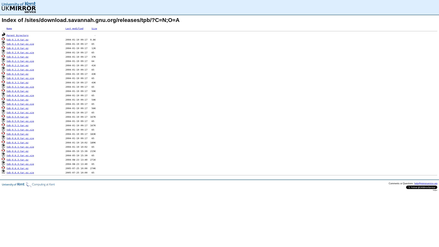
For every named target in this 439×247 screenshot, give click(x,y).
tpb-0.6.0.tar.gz (17, 134)
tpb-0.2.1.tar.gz (17, 57)
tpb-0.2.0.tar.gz (17, 48)
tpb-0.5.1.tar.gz (17, 125)
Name (9, 28)
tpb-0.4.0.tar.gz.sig (20, 95)
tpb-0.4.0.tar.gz (17, 91)
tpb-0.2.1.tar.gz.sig (20, 61)
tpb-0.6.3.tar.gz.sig (20, 164)
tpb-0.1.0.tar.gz (17, 39)
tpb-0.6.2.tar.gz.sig (20, 155)
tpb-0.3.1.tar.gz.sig (20, 87)
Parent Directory (17, 35)
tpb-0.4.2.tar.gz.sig (20, 112)
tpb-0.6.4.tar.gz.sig (20, 172)
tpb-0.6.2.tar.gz (17, 151)
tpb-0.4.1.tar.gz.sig (20, 104)
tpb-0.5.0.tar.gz (17, 117)
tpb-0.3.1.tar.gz (17, 82)
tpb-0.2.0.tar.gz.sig (20, 52)
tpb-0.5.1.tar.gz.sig (20, 129)
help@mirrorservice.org (425, 183)
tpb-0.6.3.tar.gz (17, 159)
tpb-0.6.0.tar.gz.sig (20, 138)
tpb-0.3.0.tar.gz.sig (20, 78)
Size (94, 28)
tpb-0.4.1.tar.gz (17, 99)
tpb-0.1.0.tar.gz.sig (20, 44)
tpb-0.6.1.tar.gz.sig (20, 147)
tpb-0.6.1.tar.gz (17, 142)
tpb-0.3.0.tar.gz (17, 74)
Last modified (74, 28)
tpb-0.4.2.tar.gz (17, 108)
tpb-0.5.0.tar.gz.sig (20, 121)
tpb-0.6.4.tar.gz (17, 168)
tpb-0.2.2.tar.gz (17, 65)
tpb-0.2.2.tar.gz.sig (20, 69)
